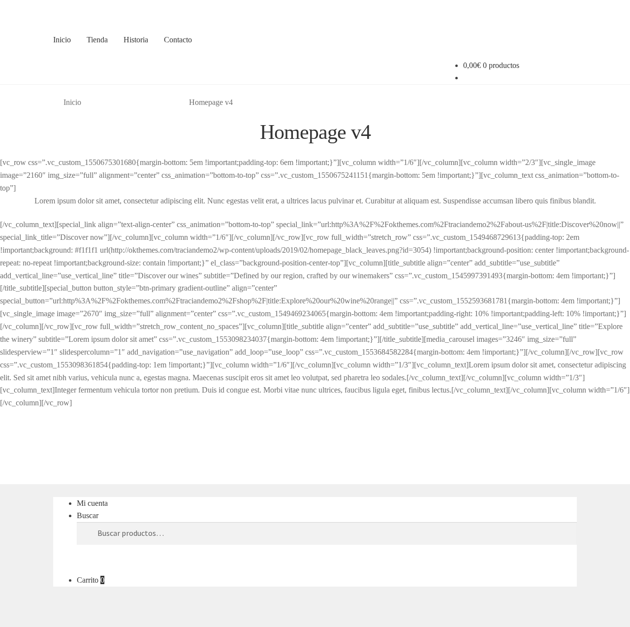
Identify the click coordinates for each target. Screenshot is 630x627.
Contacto (178, 39)
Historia (136, 39)
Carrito (90, 580)
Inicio (62, 39)
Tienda (97, 39)
